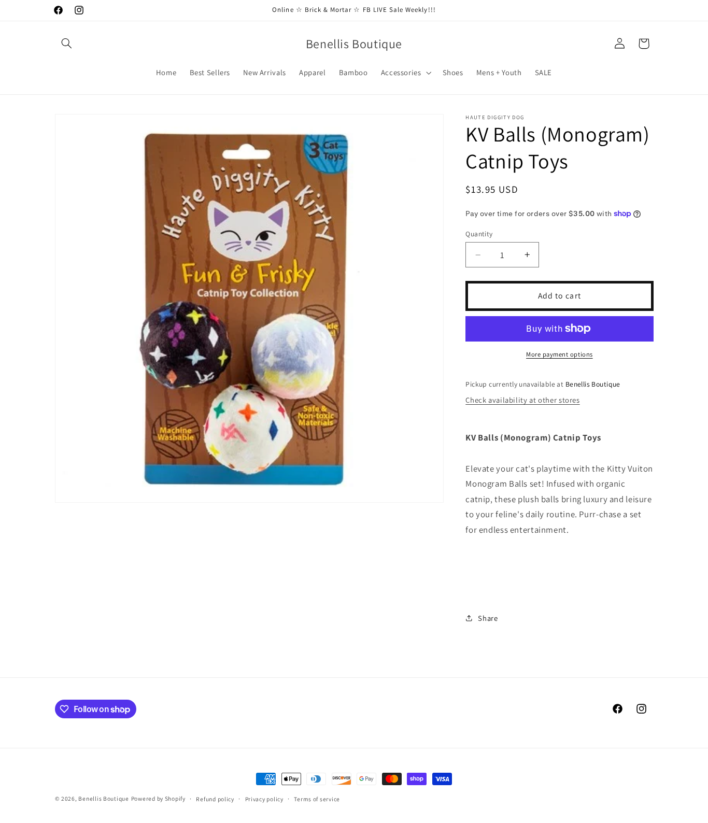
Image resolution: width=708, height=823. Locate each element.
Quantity (478, 233)
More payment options (559, 354)
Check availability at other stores (522, 400)
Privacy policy (264, 799)
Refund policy (215, 799)
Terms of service (317, 799)
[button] (67, 43)
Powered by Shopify (158, 798)
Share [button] (488, 618)
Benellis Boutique (103, 798)
